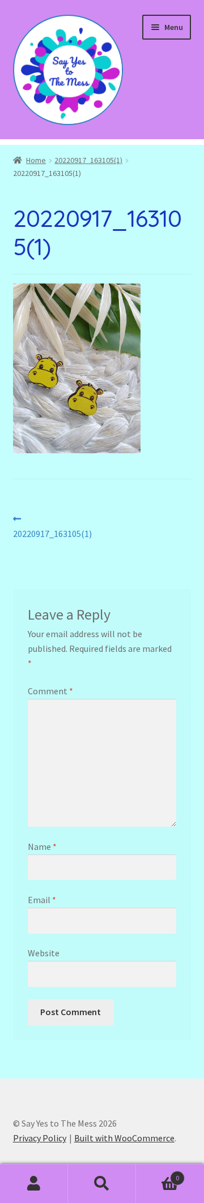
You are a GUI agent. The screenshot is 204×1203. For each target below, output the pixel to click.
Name (42, 846)
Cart (157, 1174)
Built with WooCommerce (124, 1138)
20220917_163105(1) (88, 160)
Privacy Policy (39, 1138)
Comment (50, 691)
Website (44, 953)
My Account (34, 1184)
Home (36, 160)
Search (102, 1184)
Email (42, 899)
